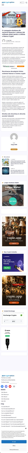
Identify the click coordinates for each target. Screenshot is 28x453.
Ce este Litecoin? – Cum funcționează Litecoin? (13, 426)
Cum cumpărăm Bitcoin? (7, 413)
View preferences (14, 449)
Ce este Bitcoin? (5, 406)
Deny (14, 445)
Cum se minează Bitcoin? (7, 411)
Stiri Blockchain (5, 399)
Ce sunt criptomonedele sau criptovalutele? (12, 419)
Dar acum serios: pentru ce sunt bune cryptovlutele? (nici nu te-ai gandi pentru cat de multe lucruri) (17, 172)
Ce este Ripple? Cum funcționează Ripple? (12, 422)
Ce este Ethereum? (6, 415)
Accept (14, 441)
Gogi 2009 (9, 40)
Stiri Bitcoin (4, 392)
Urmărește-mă (14, 149)
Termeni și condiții (6, 377)
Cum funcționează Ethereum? (8, 417)
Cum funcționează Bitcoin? (8, 408)
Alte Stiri (3, 401)
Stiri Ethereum (5, 394)
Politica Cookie (5, 382)
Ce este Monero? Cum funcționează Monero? (12, 424)
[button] (26, 428)
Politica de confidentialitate (8, 380)
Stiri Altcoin (4, 396)
